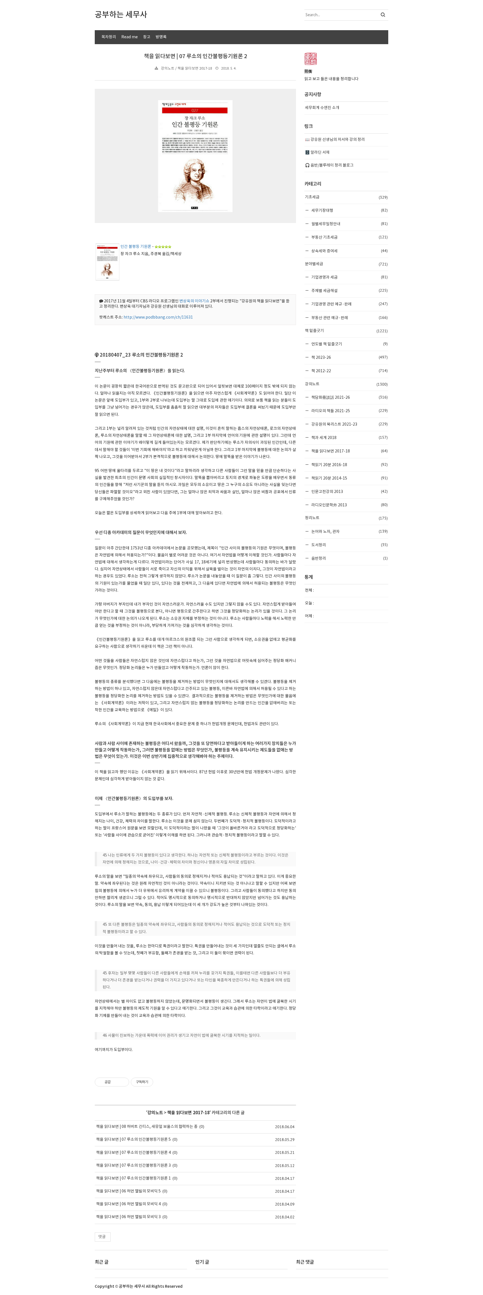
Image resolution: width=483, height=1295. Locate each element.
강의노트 (155, 1112)
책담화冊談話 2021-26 (349, 397)
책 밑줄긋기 (346, 330)
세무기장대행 (349, 210)
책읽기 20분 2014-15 (349, 478)
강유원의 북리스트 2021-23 (349, 424)
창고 (146, 37)
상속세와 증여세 (349, 250)
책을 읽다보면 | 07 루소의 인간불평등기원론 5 (133, 1139)
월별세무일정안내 (349, 223)
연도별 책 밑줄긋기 (349, 344)
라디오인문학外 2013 (349, 504)
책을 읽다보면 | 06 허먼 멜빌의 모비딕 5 (128, 1191)
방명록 (161, 37)
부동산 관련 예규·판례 (349, 317)
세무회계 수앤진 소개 (322, 108)
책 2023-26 (349, 357)
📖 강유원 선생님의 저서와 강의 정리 (335, 139)
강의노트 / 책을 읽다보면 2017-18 (186, 69)
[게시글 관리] (122, 1082)
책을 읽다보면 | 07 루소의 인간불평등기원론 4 (133, 1153)
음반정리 (349, 558)
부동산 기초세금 (349, 237)
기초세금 (346, 197)
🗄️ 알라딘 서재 (317, 152)
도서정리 (349, 544)
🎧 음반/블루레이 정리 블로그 (329, 165)
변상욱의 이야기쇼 (194, 301)
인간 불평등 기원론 (135, 247)
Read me (129, 37)
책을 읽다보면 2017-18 (188, 1112)
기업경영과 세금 (349, 277)
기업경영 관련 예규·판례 (349, 304)
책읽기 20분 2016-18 (349, 464)
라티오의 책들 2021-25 (349, 410)
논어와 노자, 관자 (349, 531)
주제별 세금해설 (349, 290)
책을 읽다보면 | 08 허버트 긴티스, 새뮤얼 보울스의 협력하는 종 (147, 1127)
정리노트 (346, 518)
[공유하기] (115, 1082)
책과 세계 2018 (349, 437)
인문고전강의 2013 (349, 491)
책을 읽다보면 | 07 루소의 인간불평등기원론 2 (195, 56)
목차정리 (108, 37)
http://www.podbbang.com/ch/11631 (158, 317)
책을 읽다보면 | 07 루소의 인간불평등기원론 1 (133, 1178)
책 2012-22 (349, 370)
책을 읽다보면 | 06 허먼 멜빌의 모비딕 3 (128, 1217)
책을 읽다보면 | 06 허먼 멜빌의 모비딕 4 (128, 1204)
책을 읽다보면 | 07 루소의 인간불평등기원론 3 (133, 1165)
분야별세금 (346, 264)
